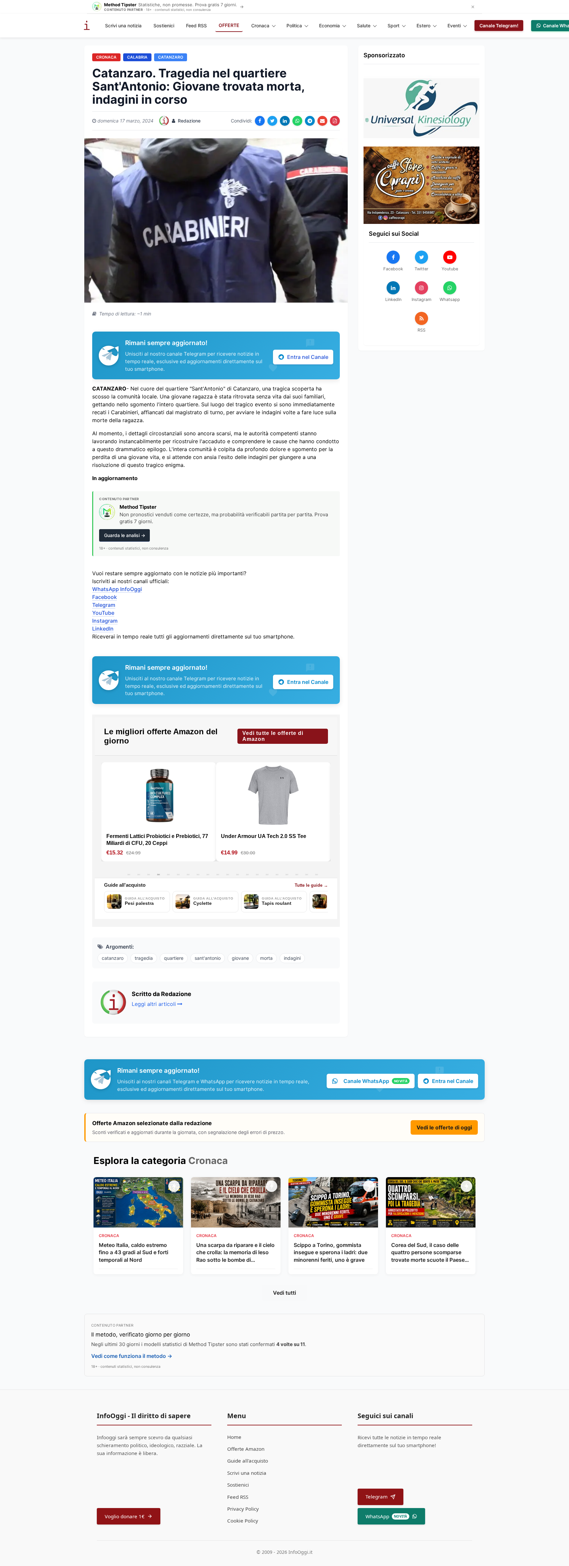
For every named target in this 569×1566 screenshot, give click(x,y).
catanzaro (112, 958)
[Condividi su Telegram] (310, 121)
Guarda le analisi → (124, 535)
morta (266, 958)
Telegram (103, 605)
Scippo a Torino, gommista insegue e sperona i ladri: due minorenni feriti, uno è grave (330, 1252)
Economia (329, 25)
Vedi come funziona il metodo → (131, 1356)
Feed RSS (196, 25)
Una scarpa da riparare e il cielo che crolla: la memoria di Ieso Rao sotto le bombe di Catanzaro (235, 1252)
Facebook (104, 597)
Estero (423, 25)
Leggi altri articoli (154, 1004)
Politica (294, 25)
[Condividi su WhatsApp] (297, 121)
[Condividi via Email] (322, 121)
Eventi (454, 25)
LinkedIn (103, 628)
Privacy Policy (243, 1508)
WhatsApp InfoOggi (117, 589)
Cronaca (260, 25)
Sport (393, 25)
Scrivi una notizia (123, 25)
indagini (292, 958)
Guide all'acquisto (247, 1460)
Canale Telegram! (498, 25)
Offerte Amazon (245, 1448)
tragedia (144, 958)
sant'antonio (208, 958)
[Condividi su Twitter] (272, 121)
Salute (363, 25)
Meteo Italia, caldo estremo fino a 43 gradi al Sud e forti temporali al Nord (133, 1252)
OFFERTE (229, 25)
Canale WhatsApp (375, 1081)
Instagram (105, 620)
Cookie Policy (242, 1520)
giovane (240, 958)
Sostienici (163, 25)
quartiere (173, 958)
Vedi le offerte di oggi (444, 1127)
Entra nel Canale (307, 357)
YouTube (103, 612)
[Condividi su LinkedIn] (285, 121)
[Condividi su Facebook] (260, 121)
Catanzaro (170, 57)
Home (234, 1437)
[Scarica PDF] (335, 121)
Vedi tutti (284, 1292)
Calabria (137, 57)
